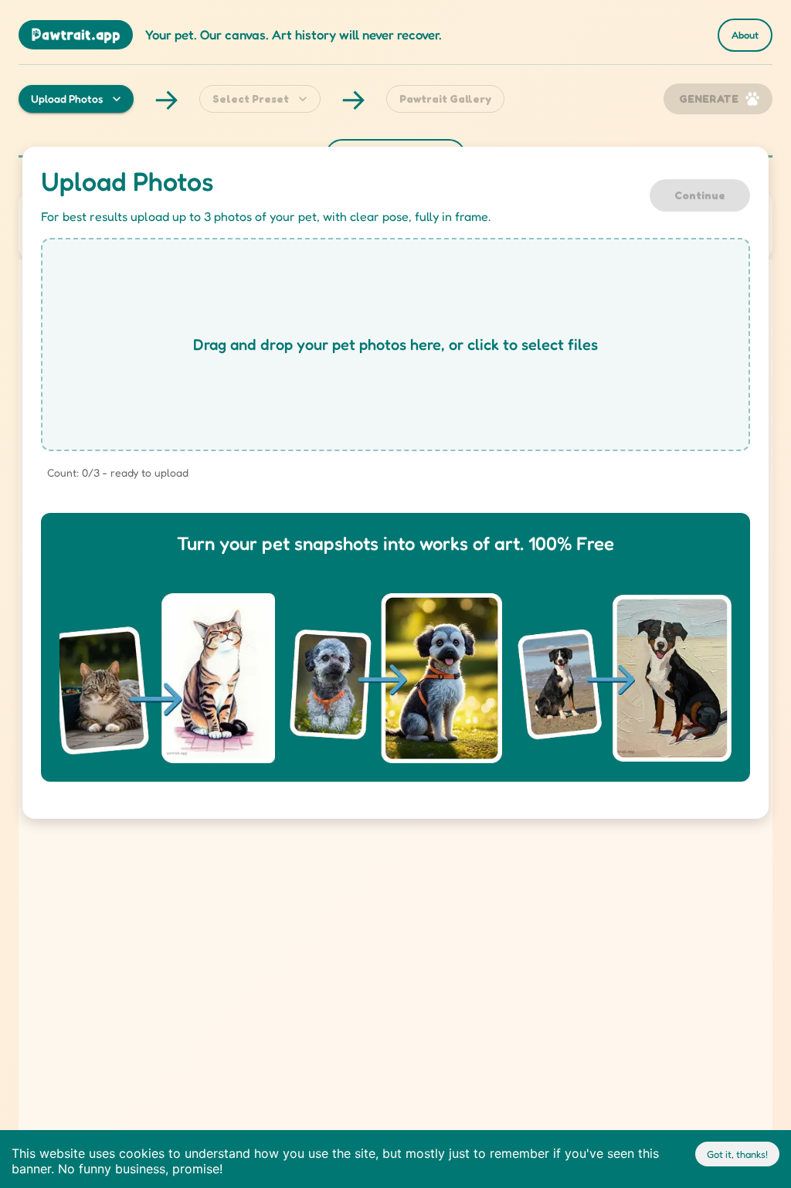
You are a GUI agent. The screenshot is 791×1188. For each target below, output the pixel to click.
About (745, 35)
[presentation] (395, 344)
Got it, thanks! (737, 1154)
